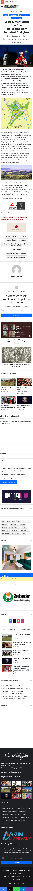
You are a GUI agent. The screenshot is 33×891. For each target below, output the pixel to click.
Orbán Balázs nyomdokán (17, 257)
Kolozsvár (24, 527)
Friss (4, 629)
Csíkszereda (13, 524)
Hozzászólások (26, 629)
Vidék (19, 18)
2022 (8, 521)
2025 (24, 521)
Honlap (2, 460)
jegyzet (17, 527)
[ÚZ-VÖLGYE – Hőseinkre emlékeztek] (8, 400)
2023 (13, 521)
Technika (28, 876)
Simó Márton (8, 39)
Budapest (4, 524)
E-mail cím (3, 453)
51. (25, 236)
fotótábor (23, 240)
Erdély (20, 11)
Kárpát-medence (24, 15)
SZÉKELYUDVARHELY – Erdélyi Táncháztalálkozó (22, 643)
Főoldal (5, 876)
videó (24, 533)
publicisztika (15, 530)
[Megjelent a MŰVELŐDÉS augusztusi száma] (16, 783)
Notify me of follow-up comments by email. (13, 474)
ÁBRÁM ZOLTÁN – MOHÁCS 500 (6, 388)
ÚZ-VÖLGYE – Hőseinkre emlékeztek (8, 406)
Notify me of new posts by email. (10, 478)
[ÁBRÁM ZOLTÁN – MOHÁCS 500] (8, 382)
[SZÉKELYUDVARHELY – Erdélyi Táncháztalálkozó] (24, 382)
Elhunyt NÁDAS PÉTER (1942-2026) (14, 1)
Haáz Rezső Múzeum (7, 527)
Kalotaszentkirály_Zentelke (16, 253)
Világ (23, 876)
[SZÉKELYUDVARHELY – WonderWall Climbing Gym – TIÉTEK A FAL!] (27, 796)
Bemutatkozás (11, 876)
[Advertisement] (16, 726)
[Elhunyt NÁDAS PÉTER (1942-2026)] (24, 400)
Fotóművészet (13, 15)
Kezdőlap (15, 11)
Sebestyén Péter (25, 530)
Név (1, 445)
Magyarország (6, 530)
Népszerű (13, 629)
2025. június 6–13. (13, 236)
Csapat (19, 876)
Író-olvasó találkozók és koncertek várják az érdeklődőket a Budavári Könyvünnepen (21, 669)
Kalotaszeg (17, 249)
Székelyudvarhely (15, 533)
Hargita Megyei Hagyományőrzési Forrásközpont (16, 245)
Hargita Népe (21, 524)
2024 (18, 521)
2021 (3, 521)
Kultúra (14, 18)
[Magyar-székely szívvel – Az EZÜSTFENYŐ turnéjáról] (6, 783)
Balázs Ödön (11, 240)
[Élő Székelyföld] (11, 6)
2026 (29, 521)
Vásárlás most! (17, 879)
